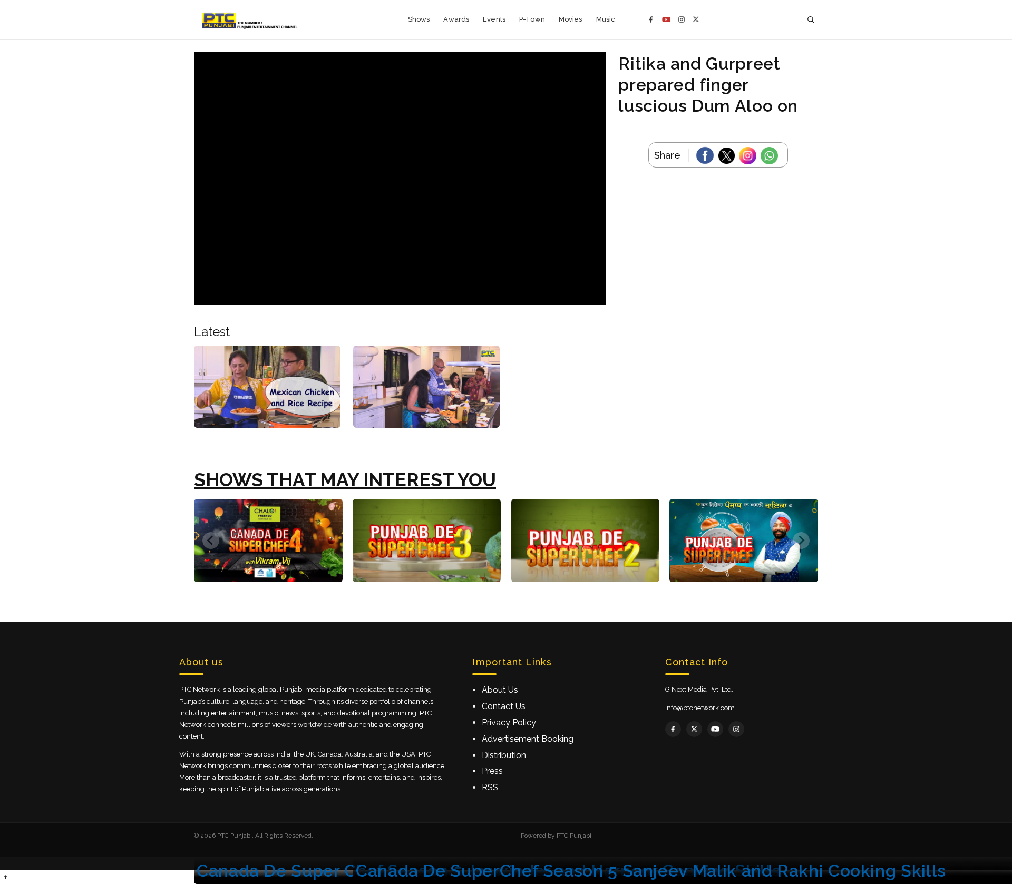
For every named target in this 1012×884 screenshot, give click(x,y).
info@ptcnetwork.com (700, 708)
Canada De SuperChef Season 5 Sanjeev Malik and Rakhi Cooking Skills (651, 870)
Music (606, 19)
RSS (490, 787)
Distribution (504, 755)
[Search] (810, 20)
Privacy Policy (509, 723)
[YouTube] (666, 19)
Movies (570, 19)
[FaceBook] (707, 155)
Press (492, 771)
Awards (456, 19)
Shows (419, 19)
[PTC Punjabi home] (250, 19)
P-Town (532, 19)
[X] (696, 19)
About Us (500, 690)
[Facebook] (651, 19)
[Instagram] (681, 19)
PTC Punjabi (574, 835)
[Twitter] (728, 156)
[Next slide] (801, 540)
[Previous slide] (210, 540)
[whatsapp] (771, 155)
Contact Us (504, 706)
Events (494, 19)
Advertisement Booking (527, 739)
